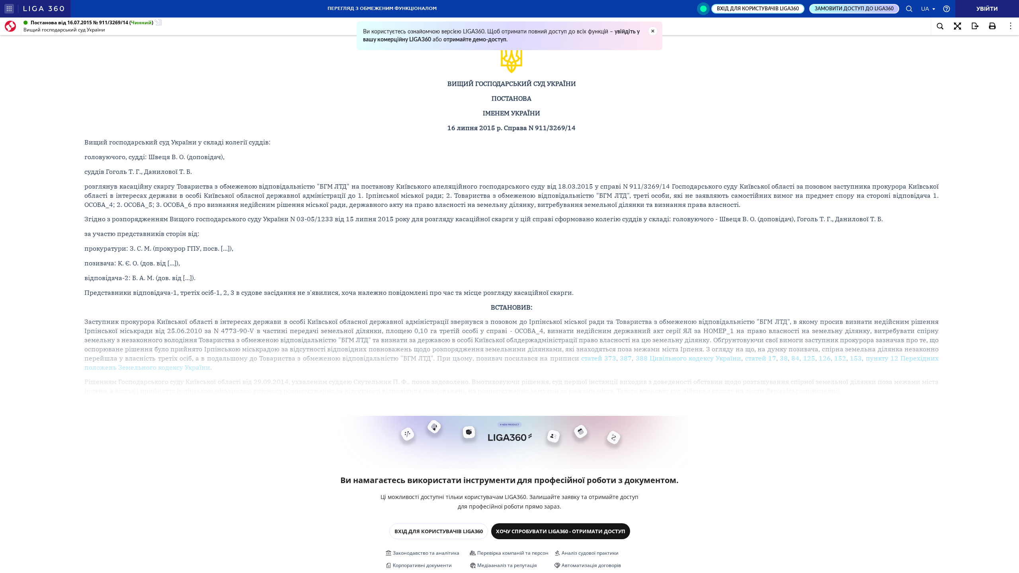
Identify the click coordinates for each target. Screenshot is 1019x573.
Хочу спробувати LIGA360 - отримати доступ (560, 531)
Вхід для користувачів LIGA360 (438, 531)
